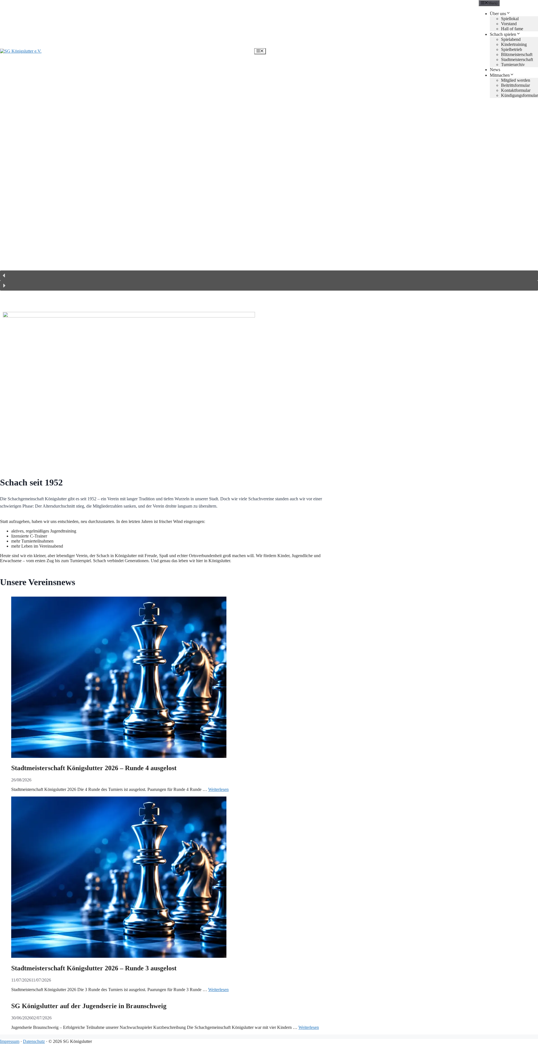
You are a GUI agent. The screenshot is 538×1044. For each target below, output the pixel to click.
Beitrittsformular (515, 85)
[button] (269, 275)
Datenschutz (34, 1041)
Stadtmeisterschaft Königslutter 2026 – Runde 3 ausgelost (94, 968)
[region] (269, 199)
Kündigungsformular (519, 95)
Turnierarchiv (513, 64)
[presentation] (173, 678)
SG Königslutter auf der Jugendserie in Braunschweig (88, 1006)
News (495, 69)
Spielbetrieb (511, 49)
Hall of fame (512, 28)
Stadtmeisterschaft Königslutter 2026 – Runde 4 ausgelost (94, 768)
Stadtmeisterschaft (517, 59)
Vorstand (509, 23)
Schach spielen (503, 34)
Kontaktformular (515, 90)
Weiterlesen (218, 789)
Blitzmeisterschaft (516, 54)
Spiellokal (510, 18)
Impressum (9, 1041)
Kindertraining (514, 44)
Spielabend (511, 39)
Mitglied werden (515, 80)
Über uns (498, 13)
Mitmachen (500, 75)
